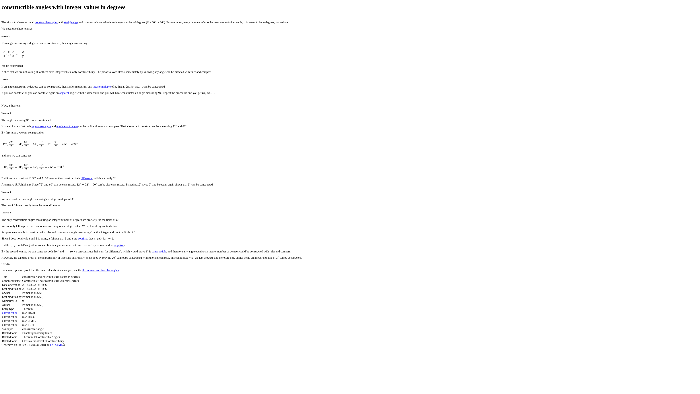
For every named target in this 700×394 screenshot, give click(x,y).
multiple (106, 86)
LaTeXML (56, 344)
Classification (10, 312)
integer (97, 86)
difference (86, 178)
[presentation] (154, 22)
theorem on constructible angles (100, 270)
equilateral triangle (67, 126)
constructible (159, 251)
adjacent (64, 92)
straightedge (71, 22)
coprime (82, 238)
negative (119, 245)
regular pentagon (41, 126)
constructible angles (46, 22)
